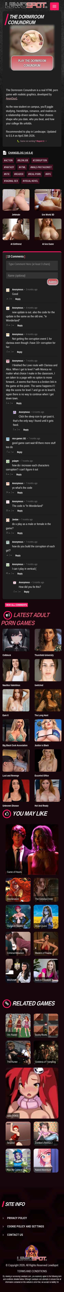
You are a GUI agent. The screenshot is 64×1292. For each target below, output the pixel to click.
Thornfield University (44, 655)
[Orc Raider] (18, 1032)
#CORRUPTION (40, 160)
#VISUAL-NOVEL (30, 181)
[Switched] (48, 670)
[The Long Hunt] (48, 700)
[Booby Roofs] (46, 1032)
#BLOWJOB (22, 160)
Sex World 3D (48, 214)
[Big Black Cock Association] (16, 730)
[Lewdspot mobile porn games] (32, 1253)
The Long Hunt (41, 715)
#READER (18, 174)
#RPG (48, 174)
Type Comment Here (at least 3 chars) (29, 264)
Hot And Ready (41, 805)
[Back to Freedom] (46, 977)
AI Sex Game (48, 244)
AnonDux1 (11, 98)
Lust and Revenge (11, 775)
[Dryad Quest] (46, 923)
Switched (39, 685)
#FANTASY (9, 167)
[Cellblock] (16, 640)
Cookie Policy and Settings (25, 1226)
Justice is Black (42, 745)
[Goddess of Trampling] (46, 1059)
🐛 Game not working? (32, 141)
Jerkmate (16, 214)
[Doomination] (18, 896)
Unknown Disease (11, 805)
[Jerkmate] (16, 200)
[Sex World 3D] (48, 200)
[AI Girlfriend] (16, 229)
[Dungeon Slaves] (18, 923)
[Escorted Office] (48, 760)
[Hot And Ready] (48, 791)
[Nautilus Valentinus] (16, 670)
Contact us (15, 1234)
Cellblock (7, 655)
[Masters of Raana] (46, 950)
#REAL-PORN (34, 174)
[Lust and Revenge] (16, 760)
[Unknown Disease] (16, 791)
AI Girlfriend (16, 244)
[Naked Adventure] (46, 1167)
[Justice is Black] (48, 730)
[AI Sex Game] (48, 229)
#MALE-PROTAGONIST (41, 167)
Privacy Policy (17, 1218)
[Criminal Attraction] (18, 950)
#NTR (6, 174)
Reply (17, 299)
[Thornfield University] (48, 640)
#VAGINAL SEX (11, 181)
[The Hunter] (18, 1059)
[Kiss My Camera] (18, 1167)
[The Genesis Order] (46, 896)
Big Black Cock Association (15, 745)
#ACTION (8, 160)
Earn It (6, 715)
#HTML (22, 167)
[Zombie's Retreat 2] (46, 1140)
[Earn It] (16, 700)
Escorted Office (42, 775)
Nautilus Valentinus (11, 685)
